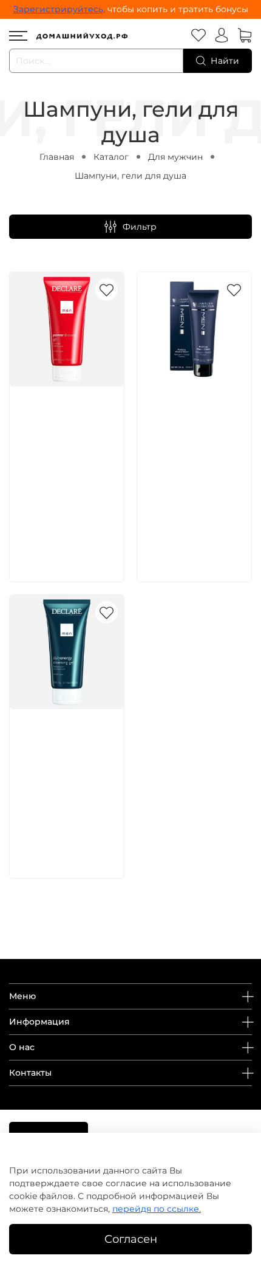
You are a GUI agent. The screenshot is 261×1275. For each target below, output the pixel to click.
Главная (56, 156)
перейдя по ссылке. (156, 1208)
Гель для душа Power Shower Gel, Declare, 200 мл (65, 426)
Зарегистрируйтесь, (59, 9)
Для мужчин (175, 156)
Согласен (130, 1238)
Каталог (111, 156)
